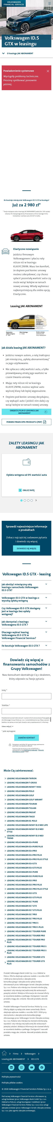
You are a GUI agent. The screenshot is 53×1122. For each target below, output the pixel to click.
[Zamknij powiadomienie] (48, 71)
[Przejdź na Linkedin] (11, 1067)
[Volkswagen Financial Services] (14, 3)
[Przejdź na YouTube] (32, 1067)
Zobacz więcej (6, 726)
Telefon (6, 705)
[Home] (4, 1053)
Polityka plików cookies (12, 1082)
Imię (4, 690)
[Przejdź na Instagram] (21, 1067)
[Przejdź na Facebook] (42, 1067)
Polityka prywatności (30, 750)
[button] (21, 500)
